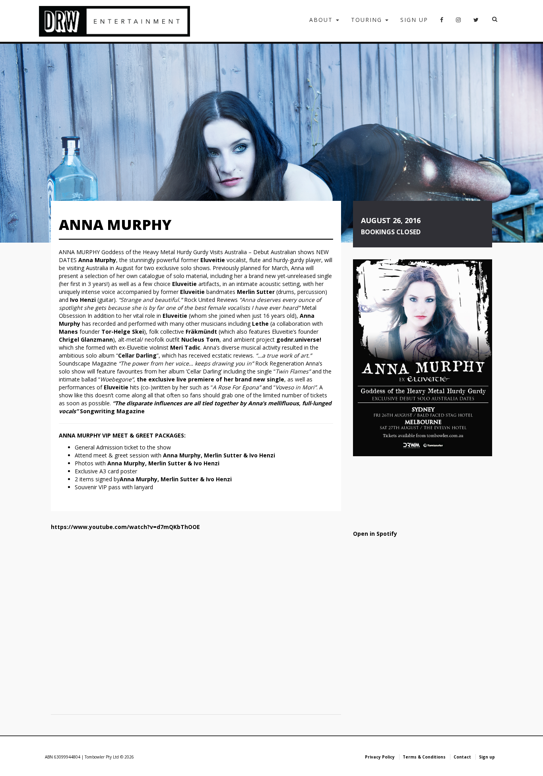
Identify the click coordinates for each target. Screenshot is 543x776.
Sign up (414, 19)
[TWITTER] (476, 22)
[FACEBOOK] (442, 22)
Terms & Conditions (424, 757)
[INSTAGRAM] (459, 22)
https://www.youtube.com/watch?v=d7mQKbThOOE (125, 527)
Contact (462, 757)
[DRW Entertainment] (114, 21)
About (322, 19)
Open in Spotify (375, 533)
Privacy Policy (380, 757)
